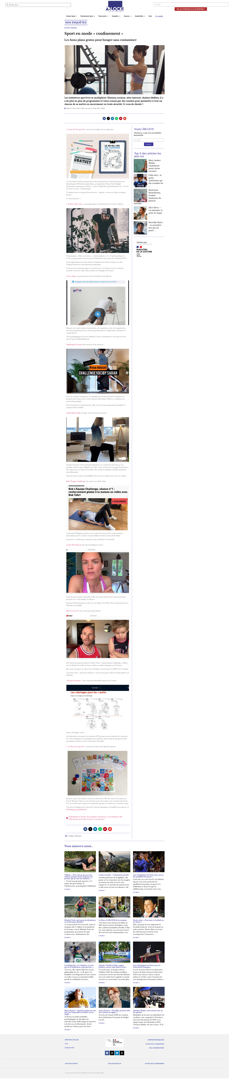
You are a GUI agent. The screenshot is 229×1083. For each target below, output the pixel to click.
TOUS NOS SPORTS (71, 1063)
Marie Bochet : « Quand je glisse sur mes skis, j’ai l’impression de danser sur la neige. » (80, 1012)
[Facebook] (107, 1053)
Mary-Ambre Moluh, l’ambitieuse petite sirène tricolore (155, 165)
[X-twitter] (122, 1053)
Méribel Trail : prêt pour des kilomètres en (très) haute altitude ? (80, 921)
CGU (66, 1043)
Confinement (77, 836)
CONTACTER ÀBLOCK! (156, 1040)
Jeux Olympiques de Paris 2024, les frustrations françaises (146, 966)
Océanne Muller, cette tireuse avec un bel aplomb (148, 1011)
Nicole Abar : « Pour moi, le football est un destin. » (148, 921)
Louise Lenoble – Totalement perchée (114, 875)
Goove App (70, 276)
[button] (104, 118)
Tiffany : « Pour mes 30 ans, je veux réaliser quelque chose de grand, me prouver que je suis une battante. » (78, 877)
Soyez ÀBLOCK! (144, 129)
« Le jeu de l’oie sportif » (75, 129)
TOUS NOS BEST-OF (114, 1063)
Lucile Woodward (73, 545)
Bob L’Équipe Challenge (75, 481)
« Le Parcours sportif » (75, 746)
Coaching (70, 836)
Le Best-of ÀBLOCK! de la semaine (113, 920)
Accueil (66, 28)
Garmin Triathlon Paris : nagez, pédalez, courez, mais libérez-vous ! (112, 966)
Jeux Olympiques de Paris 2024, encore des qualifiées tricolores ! (148, 876)
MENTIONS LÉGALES (72, 1040)
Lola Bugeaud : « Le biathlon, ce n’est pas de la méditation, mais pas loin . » (79, 966)
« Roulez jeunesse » (74, 680)
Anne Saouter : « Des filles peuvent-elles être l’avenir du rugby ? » (114, 1011)
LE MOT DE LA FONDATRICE (155, 1044)
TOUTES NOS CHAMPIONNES (154, 1063)
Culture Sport (70, 16)
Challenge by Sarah (74, 344)
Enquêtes (115, 16)
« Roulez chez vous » (74, 204)
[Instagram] (112, 1053)
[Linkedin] (117, 1053)
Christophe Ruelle (73, 413)
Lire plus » (67, 889)
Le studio (159, 16)
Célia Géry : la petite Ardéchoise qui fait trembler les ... (156, 180)
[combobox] (38, 5)
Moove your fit (72, 611)
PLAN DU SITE (69, 1047)
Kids (150, 16)
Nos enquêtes (76, 22)
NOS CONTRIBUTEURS (156, 1048)
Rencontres (103, 16)
